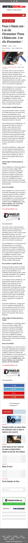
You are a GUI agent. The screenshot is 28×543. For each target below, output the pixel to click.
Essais (12, 537)
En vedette (18, 537)
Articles (4, 424)
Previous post (15, 403)
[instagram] (17, 1)
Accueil (3, 536)
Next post (13, 405)
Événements (15, 536)
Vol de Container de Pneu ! (11, 481)
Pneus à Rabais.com (16, 48)
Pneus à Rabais (6, 48)
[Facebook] (11, 1)
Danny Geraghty (12, 67)
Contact (5, 539)
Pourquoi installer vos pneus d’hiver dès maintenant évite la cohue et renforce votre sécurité (14, 429)
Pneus (14, 46)
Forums (23, 537)
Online (10, 46)
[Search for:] (14, 489)
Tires (3, 50)
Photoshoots (7, 537)
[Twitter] (14, 1)
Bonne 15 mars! (7, 466)
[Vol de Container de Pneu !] (14, 477)
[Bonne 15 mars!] (14, 462)
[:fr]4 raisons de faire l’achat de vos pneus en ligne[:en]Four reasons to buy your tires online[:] (13, 449)
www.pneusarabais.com (9, 209)
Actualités (5, 478)
